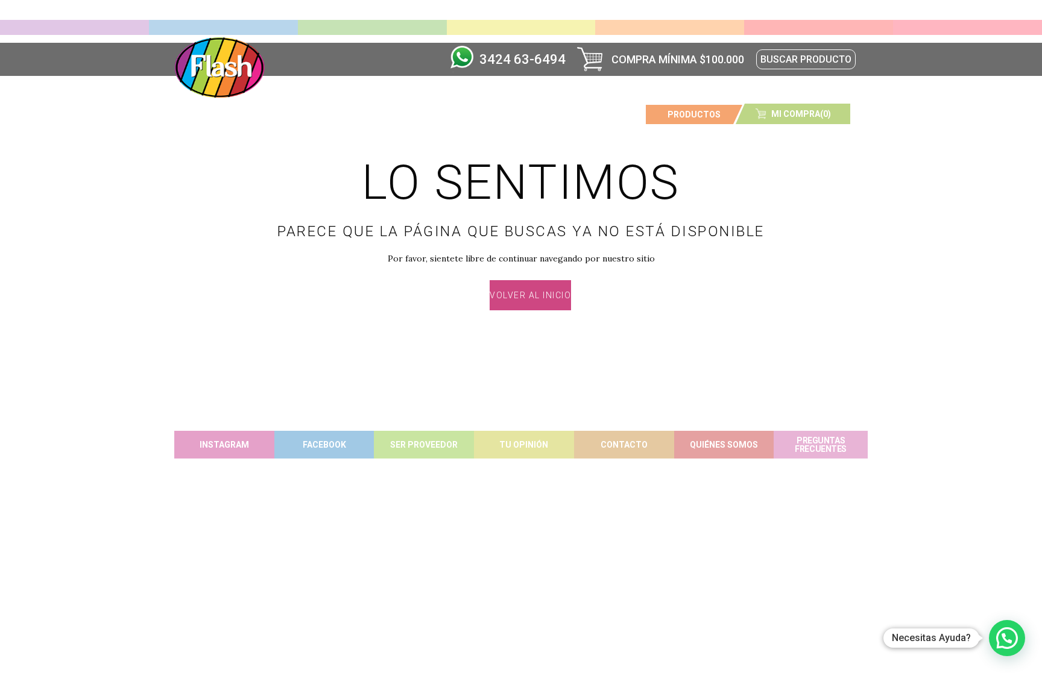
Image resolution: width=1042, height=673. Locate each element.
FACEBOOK (324, 444)
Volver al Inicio (530, 295)
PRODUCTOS (694, 114)
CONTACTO (624, 444)
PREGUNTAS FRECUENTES (821, 445)
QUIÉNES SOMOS (724, 444)
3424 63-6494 (522, 59)
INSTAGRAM (224, 444)
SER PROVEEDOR (424, 444)
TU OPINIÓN (523, 444)
